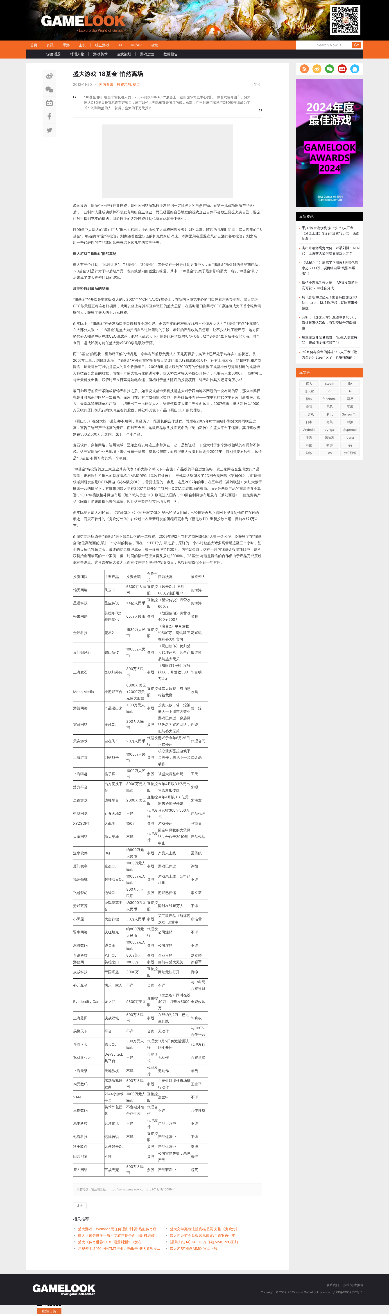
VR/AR (136, 45)
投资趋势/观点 (128, 84)
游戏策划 (124, 54)
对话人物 (77, 54)
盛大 (80, 1206)
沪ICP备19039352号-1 (347, 1292)
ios (330, 453)
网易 (350, 399)
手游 (66, 45)
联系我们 (332, 1285)
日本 (309, 422)
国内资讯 (106, 84)
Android (309, 429)
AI (120, 45)
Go (356, 45)
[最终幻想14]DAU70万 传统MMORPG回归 (204, 1242)
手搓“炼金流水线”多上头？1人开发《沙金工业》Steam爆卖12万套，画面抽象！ (331, 233)
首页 (33, 45)
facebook (330, 399)
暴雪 (309, 406)
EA (350, 383)
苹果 (350, 406)
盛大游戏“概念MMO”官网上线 (193, 1248)
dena (350, 437)
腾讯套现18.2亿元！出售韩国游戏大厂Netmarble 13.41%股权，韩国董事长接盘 (330, 302)
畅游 (329, 445)
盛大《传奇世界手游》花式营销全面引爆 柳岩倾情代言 (119, 1235)
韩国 (309, 445)
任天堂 (309, 391)
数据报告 (170, 54)
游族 (309, 453)
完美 (329, 422)
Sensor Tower (351, 414)
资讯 (50, 45)
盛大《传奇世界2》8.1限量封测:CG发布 (109, 1242)
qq (350, 445)
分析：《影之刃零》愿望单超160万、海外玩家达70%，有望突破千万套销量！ (330, 322)
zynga (329, 429)
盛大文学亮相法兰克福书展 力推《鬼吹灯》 (204, 1229)
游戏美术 (100, 54)
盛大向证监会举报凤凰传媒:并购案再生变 (202, 1235)
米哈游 (329, 437)
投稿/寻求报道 (353, 1285)
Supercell (350, 429)
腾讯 (329, 414)
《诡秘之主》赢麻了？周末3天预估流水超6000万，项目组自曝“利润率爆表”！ (330, 267)
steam (329, 383)
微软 (309, 399)
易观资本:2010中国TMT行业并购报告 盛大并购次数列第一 (119, 1248)
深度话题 (53, 54)
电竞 (154, 45)
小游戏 (309, 414)
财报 (350, 422)
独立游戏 (102, 45)
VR (330, 391)
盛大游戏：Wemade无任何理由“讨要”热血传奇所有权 (119, 1229)
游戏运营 (147, 54)
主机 (82, 45)
